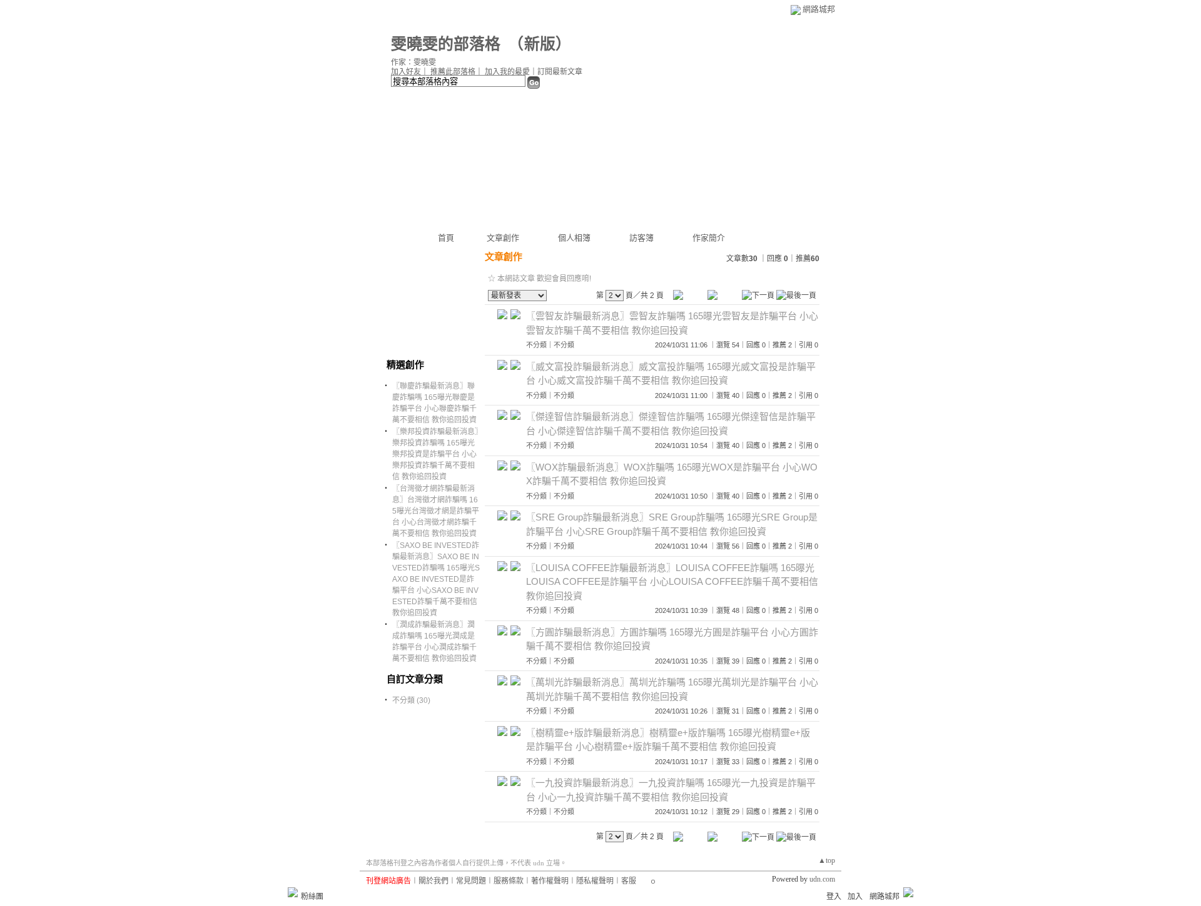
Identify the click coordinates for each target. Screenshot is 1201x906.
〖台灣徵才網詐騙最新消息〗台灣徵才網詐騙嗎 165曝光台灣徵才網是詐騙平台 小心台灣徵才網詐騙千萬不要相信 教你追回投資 (435, 511)
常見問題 (471, 881)
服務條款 (509, 881)
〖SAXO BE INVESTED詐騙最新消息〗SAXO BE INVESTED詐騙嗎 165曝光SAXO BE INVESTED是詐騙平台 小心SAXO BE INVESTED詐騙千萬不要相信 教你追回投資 (436, 579)
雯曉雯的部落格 (445, 44)
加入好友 (406, 71)
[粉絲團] (293, 892)
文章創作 (503, 237)
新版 (539, 44)
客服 (628, 881)
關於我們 (433, 881)
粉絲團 (312, 896)
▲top (826, 860)
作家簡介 (708, 237)
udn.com (822, 879)
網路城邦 (819, 9)
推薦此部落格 (452, 71)
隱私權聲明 (595, 881)
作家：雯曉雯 (413, 62)
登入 (833, 896)
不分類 (536, 345)
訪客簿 (641, 237)
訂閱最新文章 (559, 71)
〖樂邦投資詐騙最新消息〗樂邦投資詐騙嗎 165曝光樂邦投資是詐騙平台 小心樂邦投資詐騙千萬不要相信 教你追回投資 (435, 454)
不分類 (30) (411, 700)
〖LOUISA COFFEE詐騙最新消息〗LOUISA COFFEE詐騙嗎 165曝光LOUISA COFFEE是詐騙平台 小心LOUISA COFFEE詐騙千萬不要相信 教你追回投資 (672, 581)
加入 (855, 896)
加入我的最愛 (507, 71)
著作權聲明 (550, 881)
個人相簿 (574, 237)
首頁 (446, 237)
